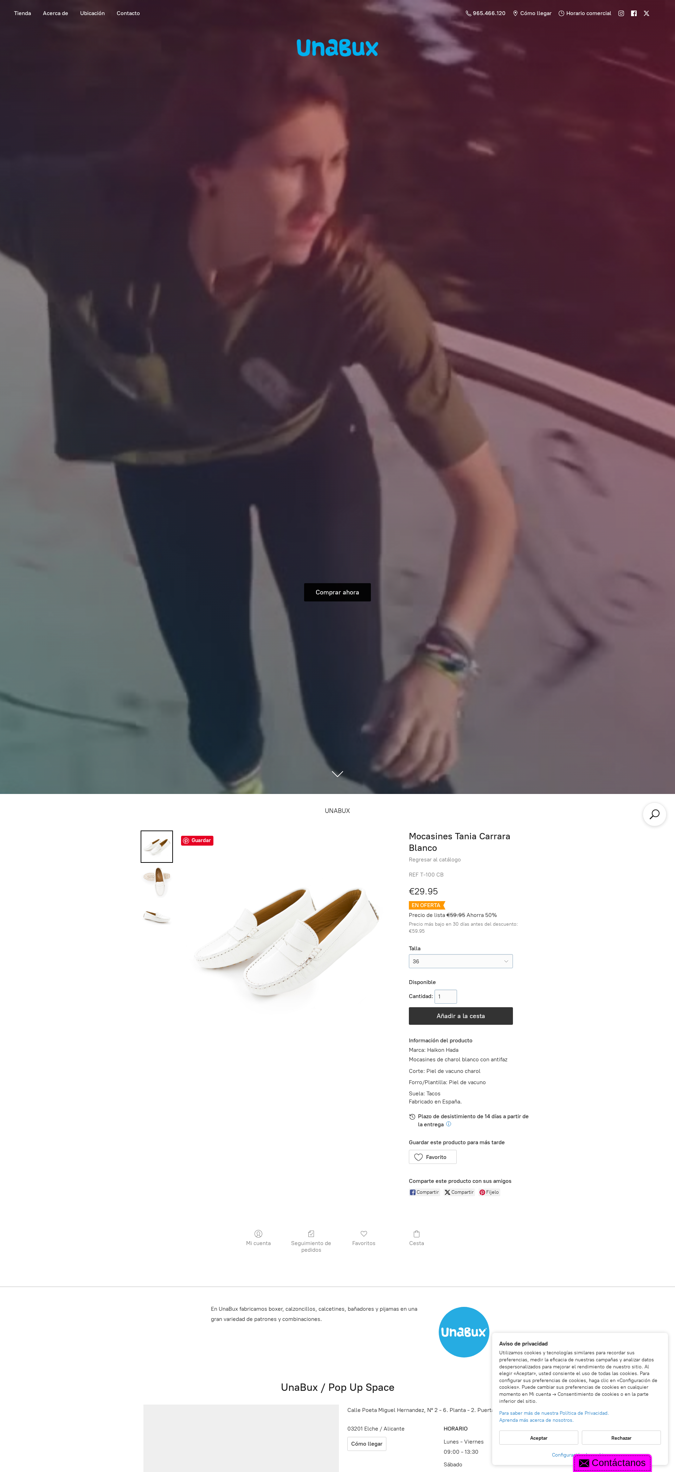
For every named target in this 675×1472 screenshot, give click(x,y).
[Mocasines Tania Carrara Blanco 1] (157, 882)
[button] (433, 1157)
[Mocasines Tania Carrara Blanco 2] (157, 917)
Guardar (201, 840)
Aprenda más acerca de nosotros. (536, 1420)
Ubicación (92, 13)
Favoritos (363, 1243)
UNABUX (337, 811)
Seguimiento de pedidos (311, 1246)
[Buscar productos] (654, 814)
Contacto (128, 13)
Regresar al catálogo (435, 859)
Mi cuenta (258, 1243)
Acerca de (55, 13)
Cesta (416, 1243)
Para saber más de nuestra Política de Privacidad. (554, 1413)
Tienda (22, 13)
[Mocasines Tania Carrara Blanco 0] (157, 847)
